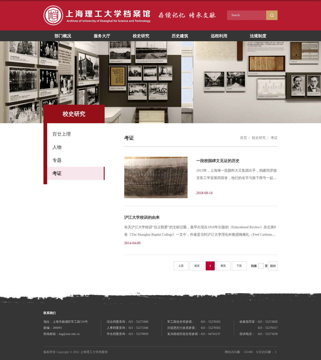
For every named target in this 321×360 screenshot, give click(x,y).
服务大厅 (102, 36)
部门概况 (63, 36)
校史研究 (141, 36)
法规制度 (258, 36)
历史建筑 (180, 36)
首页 (243, 138)
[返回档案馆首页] (96, 7)
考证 (274, 138)
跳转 (273, 266)
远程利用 (219, 36)
